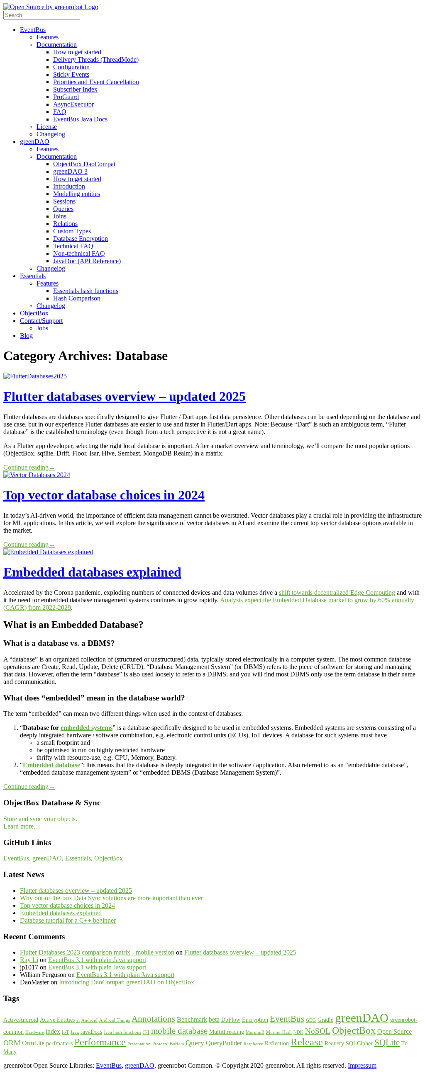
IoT (65, 1032)
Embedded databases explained (92, 572)
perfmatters (59, 1043)
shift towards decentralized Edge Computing (337, 592)
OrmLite (33, 1043)
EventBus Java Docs (80, 119)
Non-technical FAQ (79, 253)
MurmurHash (279, 1032)
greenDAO (34, 141)
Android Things (114, 1020)
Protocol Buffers (168, 1044)
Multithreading (226, 1032)
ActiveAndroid (20, 1020)
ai (78, 1020)
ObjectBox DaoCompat (84, 163)
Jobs (42, 328)
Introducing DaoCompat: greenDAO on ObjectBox (126, 982)
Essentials (33, 275)
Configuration (71, 66)
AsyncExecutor (73, 104)
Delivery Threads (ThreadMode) (96, 59)
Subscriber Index (75, 89)
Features (48, 37)
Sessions (64, 201)
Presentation (139, 1044)
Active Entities (57, 1020)
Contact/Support (41, 320)
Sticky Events (71, 74)
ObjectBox (34, 313)
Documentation (57, 44)
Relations (65, 223)
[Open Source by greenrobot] (50, 6)
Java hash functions (122, 1032)
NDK (298, 1032)
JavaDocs (91, 1032)
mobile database (179, 1031)
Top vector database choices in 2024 (104, 494)
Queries (63, 208)
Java (75, 1032)
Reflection (277, 1043)
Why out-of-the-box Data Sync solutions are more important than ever (111, 898)
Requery (334, 1043)
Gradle (325, 1020)
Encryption (255, 1020)
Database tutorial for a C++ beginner (68, 920)
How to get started (77, 52)
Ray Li (29, 959)
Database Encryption (80, 238)
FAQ (59, 111)
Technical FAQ (73, 246)
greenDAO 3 (70, 171)
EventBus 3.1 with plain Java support (97, 959)
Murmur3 (255, 1032)
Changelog (51, 134)
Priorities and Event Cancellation (96, 81)
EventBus (33, 29)
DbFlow (230, 1020)
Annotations (153, 1019)
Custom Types (72, 231)
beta (214, 1019)
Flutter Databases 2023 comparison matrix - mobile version (97, 952)
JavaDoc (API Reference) (87, 260)
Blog (26, 335)
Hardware (34, 1032)
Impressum (362, 1065)
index (53, 1031)
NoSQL (317, 1031)
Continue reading (29, 467)
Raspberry (253, 1044)
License (47, 126)
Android (89, 1020)
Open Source (394, 1031)
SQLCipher (359, 1043)
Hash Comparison (76, 298)
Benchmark (192, 1019)
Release (307, 1041)
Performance (100, 1041)
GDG (311, 1020)
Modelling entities (76, 193)
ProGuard (66, 96)
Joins (59, 216)
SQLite (387, 1042)
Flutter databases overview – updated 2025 (124, 396)
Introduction (69, 186)
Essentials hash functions (85, 290)
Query (195, 1043)
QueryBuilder (224, 1043)
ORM (11, 1043)
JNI (146, 1032)
